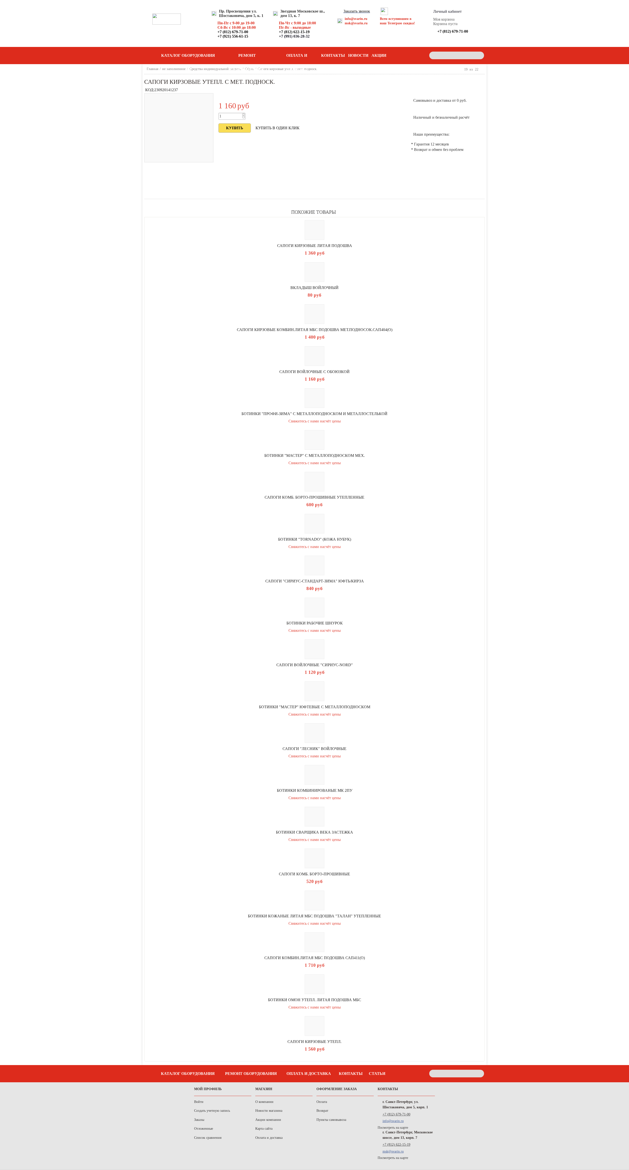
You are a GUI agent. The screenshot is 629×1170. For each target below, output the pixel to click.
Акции (379, 55)
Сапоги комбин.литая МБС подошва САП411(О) (314, 958)
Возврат (322, 1110)
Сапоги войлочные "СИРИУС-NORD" (314, 665)
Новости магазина (268, 1110)
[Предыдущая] (460, 69)
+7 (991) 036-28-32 (294, 36)
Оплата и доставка (297, 57)
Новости (358, 55)
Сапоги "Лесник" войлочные (314, 749)
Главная (152, 69)
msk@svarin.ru (356, 23)
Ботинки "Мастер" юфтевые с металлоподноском (314, 707)
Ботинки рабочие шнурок (314, 623)
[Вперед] (482, 69)
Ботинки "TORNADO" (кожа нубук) (314, 539)
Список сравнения (207, 1138)
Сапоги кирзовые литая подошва (314, 246)
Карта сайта (263, 1128)
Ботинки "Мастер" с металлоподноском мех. (314, 455)
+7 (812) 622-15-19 (396, 1144)
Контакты (333, 55)
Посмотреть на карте (393, 1127)
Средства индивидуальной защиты (215, 69)
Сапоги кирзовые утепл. (314, 1042)
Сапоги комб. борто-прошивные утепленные (314, 497)
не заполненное (174, 69)
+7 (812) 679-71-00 (396, 1114)
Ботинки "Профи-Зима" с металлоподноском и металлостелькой (314, 414)
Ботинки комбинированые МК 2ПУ (314, 790)
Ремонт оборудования (247, 57)
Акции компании (268, 1120)
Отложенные (203, 1128)
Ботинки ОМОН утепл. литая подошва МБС (314, 1000)
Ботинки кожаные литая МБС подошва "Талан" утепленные (314, 916)
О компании (264, 1102)
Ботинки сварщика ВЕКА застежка (314, 832)
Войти (198, 1102)
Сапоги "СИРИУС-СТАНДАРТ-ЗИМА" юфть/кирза (314, 581)
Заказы (199, 1120)
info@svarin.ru (356, 19)
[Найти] (479, 55)
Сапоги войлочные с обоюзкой (314, 372)
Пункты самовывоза (331, 1120)
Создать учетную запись (212, 1110)
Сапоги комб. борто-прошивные (314, 874)
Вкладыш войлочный (314, 288)
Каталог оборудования (188, 1073)
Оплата (321, 1102)
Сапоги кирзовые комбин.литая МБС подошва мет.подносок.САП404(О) (314, 330)
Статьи (377, 1073)
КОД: (149, 90)
